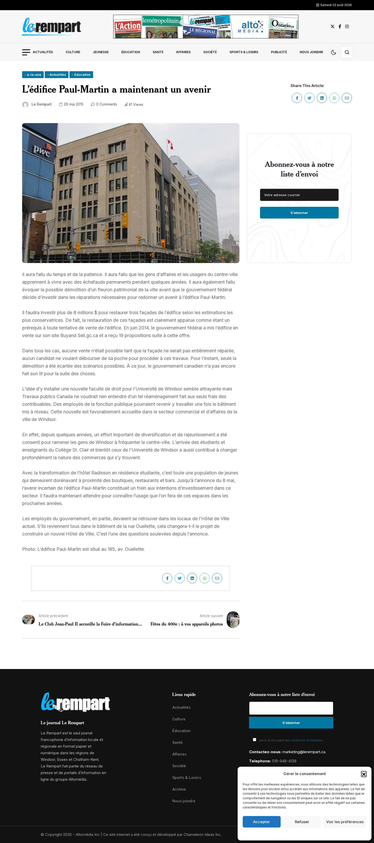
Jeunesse (101, 52)
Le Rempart (42, 104)
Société (210, 52)
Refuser (302, 821)
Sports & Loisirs (243, 52)
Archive (179, 789)
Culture (73, 52)
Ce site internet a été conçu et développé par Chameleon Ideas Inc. (162, 834)
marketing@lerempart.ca (303, 751)
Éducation (130, 52)
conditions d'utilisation (306, 740)
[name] (51, 27)
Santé (158, 52)
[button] (363, 773)
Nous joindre (311, 52)
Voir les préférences (345, 821)
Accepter (261, 821)
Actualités (43, 52)
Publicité (279, 52)
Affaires (183, 52)
